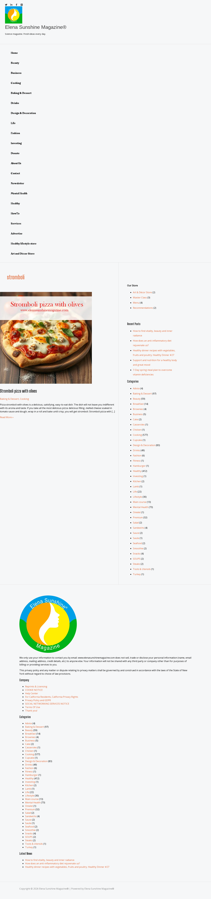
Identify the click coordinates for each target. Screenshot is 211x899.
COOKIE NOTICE (34, 690)
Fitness (137, 460)
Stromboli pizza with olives (18, 390)
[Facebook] (16, 5)
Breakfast (138, 403)
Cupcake (137, 440)
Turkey (137, 574)
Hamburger (139, 465)
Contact (15, 173)
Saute (136, 538)
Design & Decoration (23, 113)
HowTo (15, 213)
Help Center (31, 693)
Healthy (15, 203)
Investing (16, 143)
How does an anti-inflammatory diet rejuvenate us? (52, 863)
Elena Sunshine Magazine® (35, 27)
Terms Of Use (32, 707)
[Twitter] (6, 5)
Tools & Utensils (142, 569)
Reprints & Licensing (36, 686)
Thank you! (31, 710)
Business (16, 73)
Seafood (137, 543)
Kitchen (137, 481)
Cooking (16, 83)
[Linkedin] (11, 5)
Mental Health (19, 193)
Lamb (136, 486)
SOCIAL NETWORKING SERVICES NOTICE (47, 703)
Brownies (138, 409)
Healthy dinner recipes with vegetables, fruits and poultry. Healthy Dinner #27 (67, 866)
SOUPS (136, 558)
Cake (135, 419)
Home (14, 53)
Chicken (137, 429)
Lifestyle (137, 496)
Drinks (15, 103)
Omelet (137, 512)
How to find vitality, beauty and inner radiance (49, 860)
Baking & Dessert (21, 93)
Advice (136, 388)
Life (13, 123)
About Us (16, 163)
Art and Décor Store (23, 253)
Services (16, 223)
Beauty (15, 63)
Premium (138, 517)
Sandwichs (138, 527)
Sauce (136, 533)
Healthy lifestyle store (23, 243)
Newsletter (17, 183)
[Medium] (22, 5)
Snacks (136, 553)
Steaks (136, 563)
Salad (136, 522)
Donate (15, 153)
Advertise (16, 233)
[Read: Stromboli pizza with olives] (46, 382)
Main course (139, 502)
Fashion (15, 133)
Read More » (6, 417)
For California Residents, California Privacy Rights (51, 696)
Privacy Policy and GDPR (38, 700)
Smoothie (138, 548)
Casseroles (139, 424)
